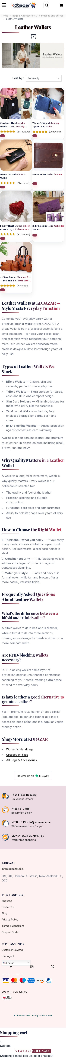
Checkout (41, 1051)
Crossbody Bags (17, 754)
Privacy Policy (10, 919)
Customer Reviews (12, 949)
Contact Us (8, 907)
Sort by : (18, 78)
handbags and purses (51, 15)
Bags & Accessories (23, 15)
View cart (23, 1051)
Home (5, 15)
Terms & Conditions (13, 925)
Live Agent (8, 956)
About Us (7, 900)
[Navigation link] (61, 5)
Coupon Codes (11, 932)
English (10, 962)
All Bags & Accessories (21, 760)
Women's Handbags (19, 749)
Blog (4, 913)
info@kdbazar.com (13, 868)
